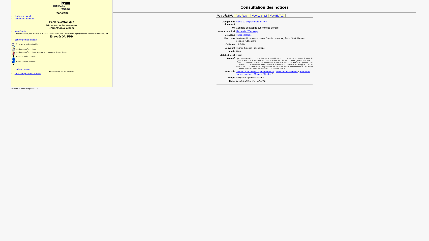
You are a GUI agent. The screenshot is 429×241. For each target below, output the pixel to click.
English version (22, 69)
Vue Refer (242, 15)
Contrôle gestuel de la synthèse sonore (255, 71)
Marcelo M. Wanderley (247, 31)
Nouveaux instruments (287, 71)
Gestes (267, 74)
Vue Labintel (259, 15)
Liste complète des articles (28, 73)
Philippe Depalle (244, 35)
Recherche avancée (24, 18)
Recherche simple (23, 16)
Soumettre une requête (26, 39)
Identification (21, 31)
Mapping (258, 74)
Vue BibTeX (277, 15)
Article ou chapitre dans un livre (251, 21)
